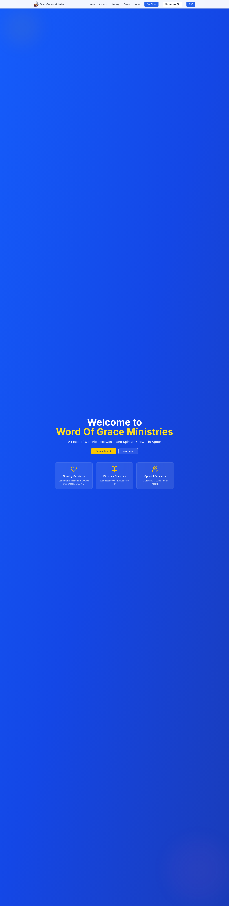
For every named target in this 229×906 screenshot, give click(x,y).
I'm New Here (102, 451)
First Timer (151, 4)
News (137, 4)
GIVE (191, 4)
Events (127, 4)
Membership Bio (172, 4)
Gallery (115, 4)
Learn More (128, 451)
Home (92, 4)
